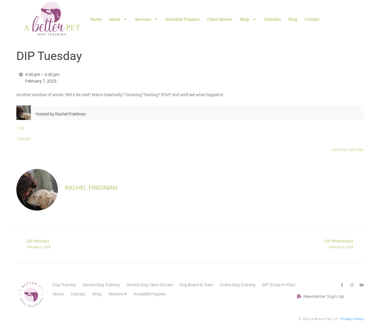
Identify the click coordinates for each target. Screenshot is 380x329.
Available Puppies (182, 19)
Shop (244, 19)
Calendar (272, 19)
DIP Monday (39, 244)
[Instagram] (352, 285)
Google (24, 138)
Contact (312, 19)
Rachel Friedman (91, 187)
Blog (293, 19)
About (114, 19)
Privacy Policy (352, 319)
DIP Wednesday (338, 244)
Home (96, 19)
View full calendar (347, 149)
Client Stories (219, 19)
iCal (21, 128)
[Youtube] (362, 285)
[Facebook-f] (342, 285)
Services (143, 19)
